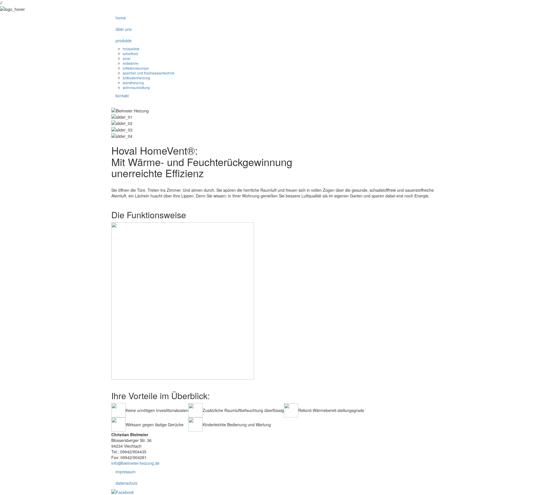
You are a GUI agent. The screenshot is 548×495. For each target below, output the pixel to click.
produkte (124, 40)
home (121, 18)
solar (126, 58)
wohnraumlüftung (136, 87)
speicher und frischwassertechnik (148, 72)
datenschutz (127, 483)
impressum (126, 471)
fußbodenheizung (136, 77)
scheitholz (130, 53)
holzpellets (131, 48)
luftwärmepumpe (136, 68)
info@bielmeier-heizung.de (135, 463)
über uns (124, 29)
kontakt (122, 95)
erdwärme (130, 63)
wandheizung (133, 82)
